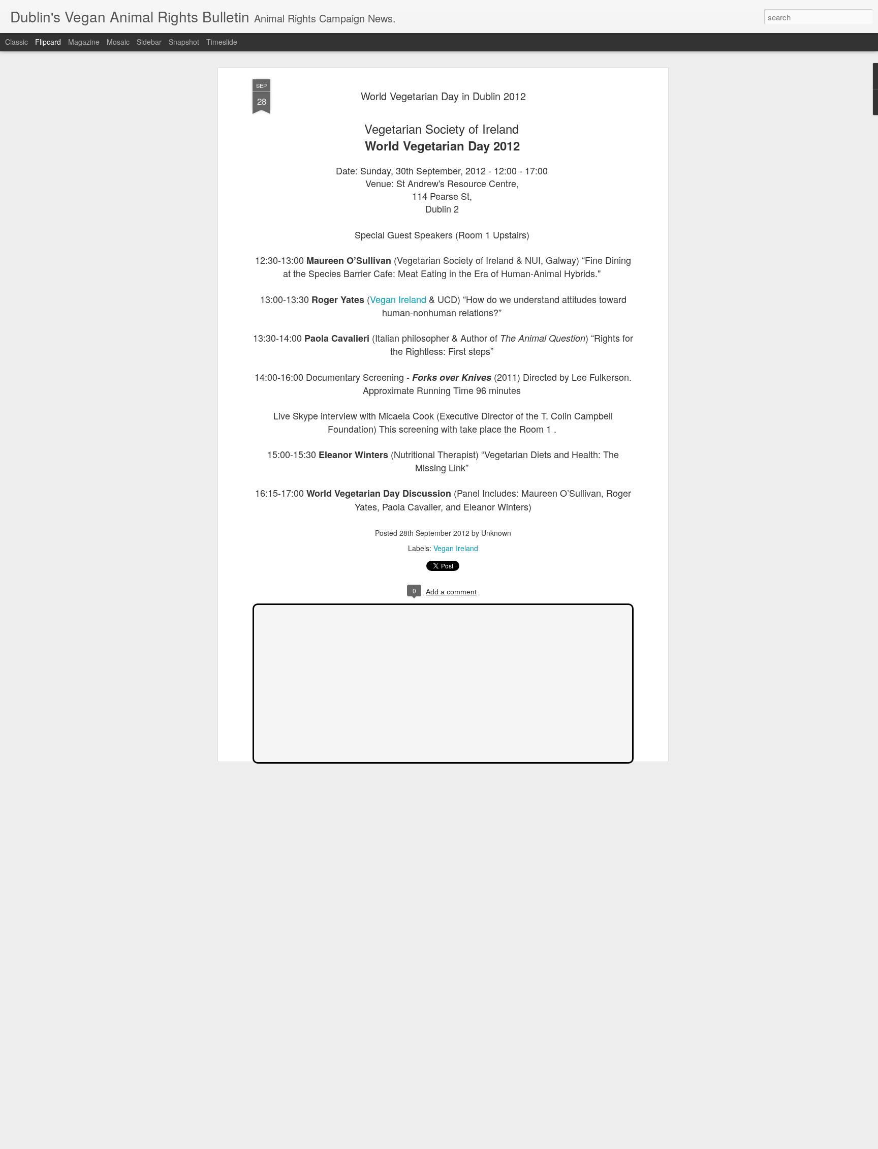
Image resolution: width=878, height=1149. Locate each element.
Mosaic (118, 42)
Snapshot (184, 42)
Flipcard (48, 42)
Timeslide (221, 42)
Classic (16, 42)
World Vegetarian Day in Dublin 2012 (443, 95)
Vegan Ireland (398, 299)
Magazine (84, 42)
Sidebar (149, 42)
